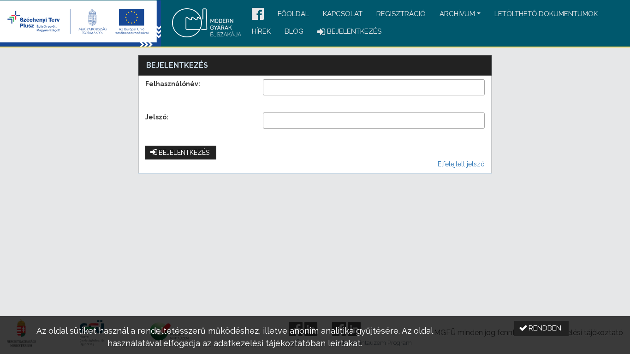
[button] (258, 14)
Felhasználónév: (172, 84)
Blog (294, 31)
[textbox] (374, 87)
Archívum (457, 14)
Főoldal (293, 14)
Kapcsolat (343, 14)
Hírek (261, 31)
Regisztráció (401, 14)
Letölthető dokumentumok (546, 14)
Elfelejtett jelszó (461, 164)
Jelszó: (156, 117)
